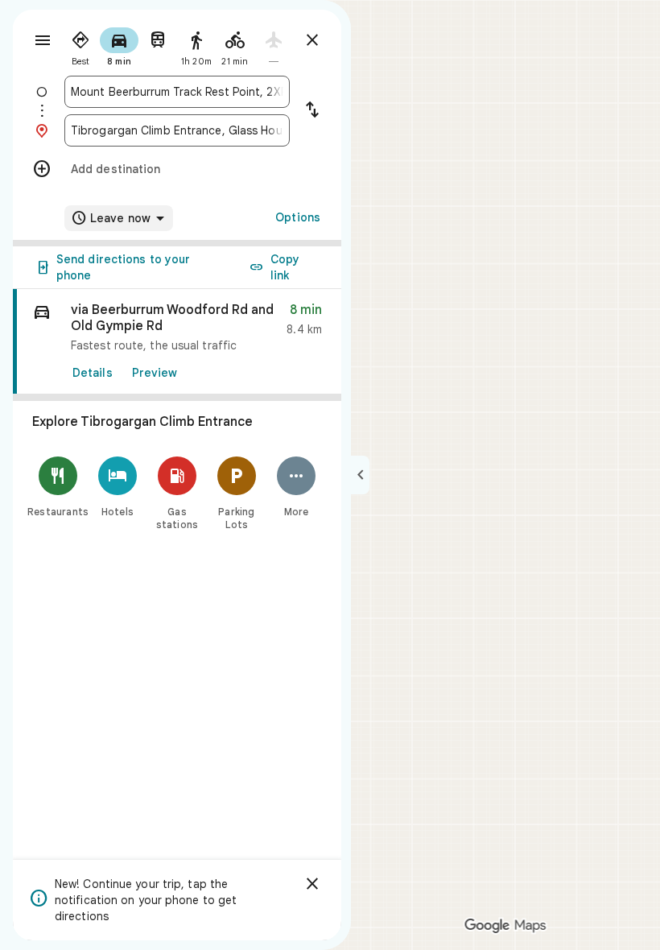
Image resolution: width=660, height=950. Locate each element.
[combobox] (177, 92)
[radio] (80, 45)
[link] (177, 341)
